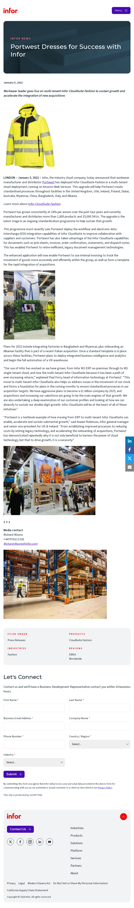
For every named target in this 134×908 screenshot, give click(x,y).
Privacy (11, 883)
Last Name (75, 700)
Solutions (76, 843)
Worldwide (75, 659)
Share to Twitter (129, 458)
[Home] (10, 10)
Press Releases (16, 640)
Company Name (78, 718)
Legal (21, 883)
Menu (118, 10)
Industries (77, 828)
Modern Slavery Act (39, 883)
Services (75, 858)
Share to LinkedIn (129, 440)
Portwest (48, 182)
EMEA (72, 654)
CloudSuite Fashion (80, 640)
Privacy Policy (105, 788)
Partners (76, 866)
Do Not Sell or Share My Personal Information (80, 883)
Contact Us (18, 829)
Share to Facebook (129, 449)
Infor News (20, 38)
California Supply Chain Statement (27, 890)
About (74, 873)
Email (129, 467)
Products (76, 835)
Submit (11, 774)
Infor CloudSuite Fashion (44, 204)
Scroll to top (123, 816)
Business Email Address (17, 718)
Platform (76, 850)
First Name (10, 700)
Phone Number (12, 736)
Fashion (12, 654)
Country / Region (79, 736)
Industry (8, 755)
